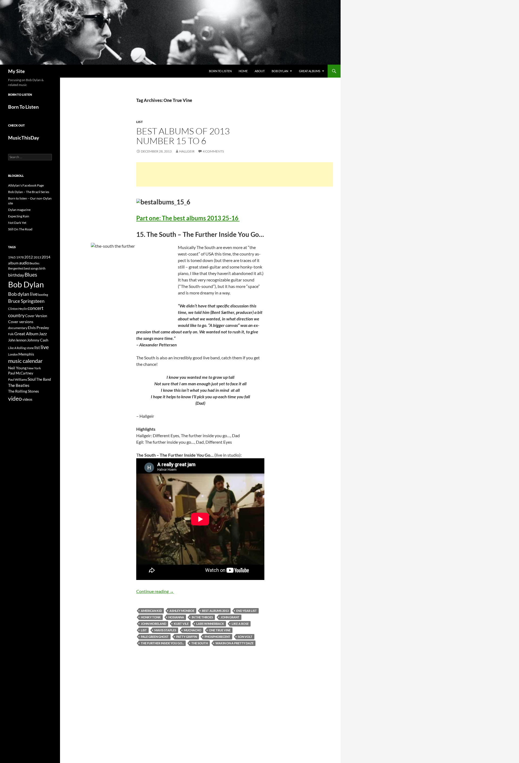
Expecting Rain (18, 216)
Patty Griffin (186, 636)
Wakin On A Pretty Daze (234, 643)
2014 (46, 257)
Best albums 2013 (215, 610)
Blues (31, 275)
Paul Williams (17, 379)
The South (199, 643)
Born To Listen (220, 71)
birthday (16, 274)
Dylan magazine (19, 210)
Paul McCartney (20, 373)
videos (27, 399)
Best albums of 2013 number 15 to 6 (183, 135)
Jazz (43, 333)
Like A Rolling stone (21, 348)
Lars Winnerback (210, 623)
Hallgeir (187, 151)
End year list (246, 610)
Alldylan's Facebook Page (26, 185)
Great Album (26, 333)
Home (243, 71)
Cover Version (36, 316)
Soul (32, 379)
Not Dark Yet (17, 223)
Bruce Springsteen (26, 301)
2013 (37, 257)
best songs (31, 268)
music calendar (25, 360)
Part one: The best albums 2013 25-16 (187, 218)
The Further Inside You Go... (162, 643)
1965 (12, 257)
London (13, 354)
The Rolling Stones (23, 391)
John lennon (17, 340)
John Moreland (153, 623)
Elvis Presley (38, 327)
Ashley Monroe (181, 610)
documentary (17, 328)
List (139, 122)
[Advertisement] (234, 174)
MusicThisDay (23, 138)
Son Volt (245, 636)
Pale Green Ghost (155, 636)
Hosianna (176, 617)
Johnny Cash (37, 340)
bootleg (43, 294)
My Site (16, 71)
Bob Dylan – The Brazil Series (28, 192)
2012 (28, 257)
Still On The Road (20, 229)
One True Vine (220, 630)
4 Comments (213, 151)
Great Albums (309, 71)
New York (34, 368)
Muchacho (192, 630)
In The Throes (202, 617)
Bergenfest (16, 268)
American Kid (151, 610)
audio (24, 263)
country (16, 315)
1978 (20, 257)
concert (36, 308)
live (45, 347)
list (144, 630)
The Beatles (18, 385)
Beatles (34, 263)
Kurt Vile (181, 623)
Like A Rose (240, 623)
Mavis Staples (165, 630)
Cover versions (20, 322)
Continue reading (155, 591)
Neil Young (17, 368)
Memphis (26, 354)
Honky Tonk (151, 617)
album (13, 263)
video (15, 398)
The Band (43, 379)
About (260, 71)
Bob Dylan (280, 71)
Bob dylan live (23, 294)
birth (42, 268)
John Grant (230, 617)
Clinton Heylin (17, 308)
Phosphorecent (217, 636)
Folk (11, 334)
